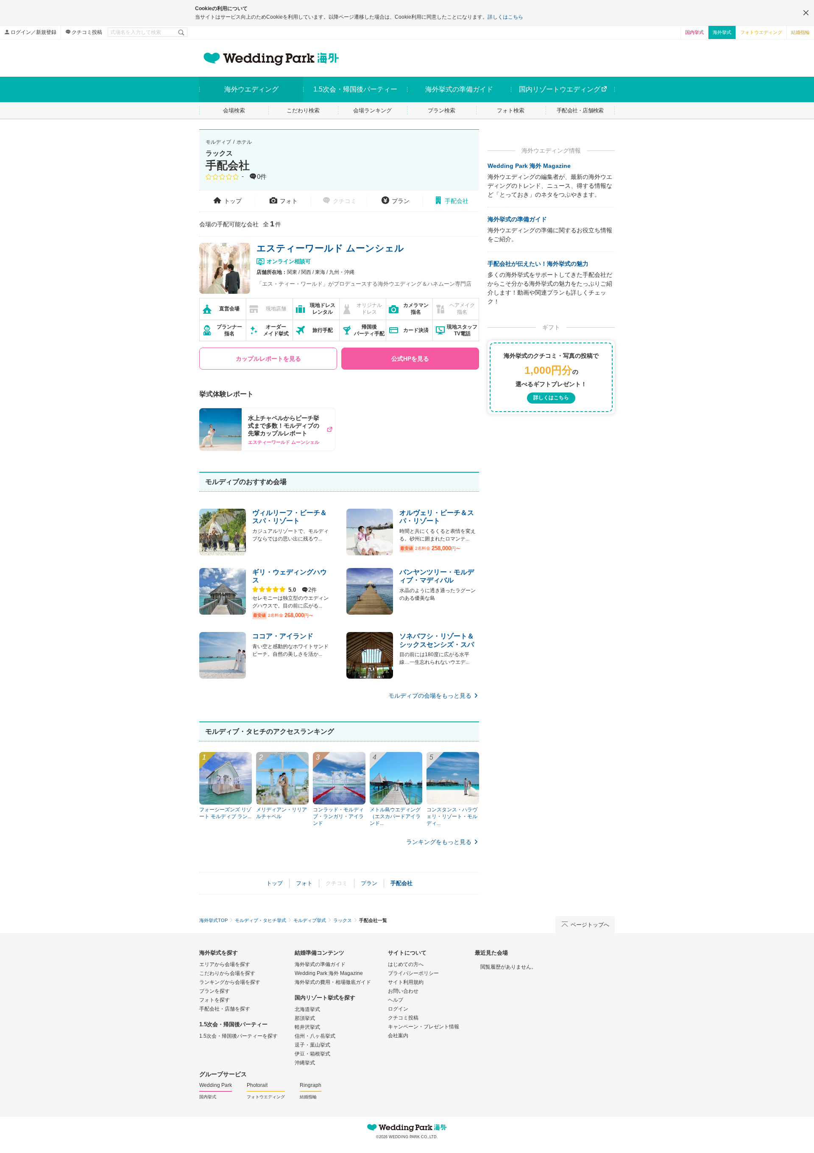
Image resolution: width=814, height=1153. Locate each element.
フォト (289, 201)
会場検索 (234, 110)
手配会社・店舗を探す (224, 1009)
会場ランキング (372, 110)
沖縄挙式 (305, 1063)
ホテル (244, 142)
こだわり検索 (303, 110)
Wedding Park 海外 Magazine (529, 165)
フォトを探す (214, 1000)
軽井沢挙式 (307, 1027)
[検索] (181, 32)
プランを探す (214, 991)
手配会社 (456, 201)
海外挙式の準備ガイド (517, 219)
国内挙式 (694, 32)
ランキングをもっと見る (438, 841)
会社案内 (398, 1036)
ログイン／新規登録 (33, 32)
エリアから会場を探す (224, 964)
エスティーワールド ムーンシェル (330, 248)
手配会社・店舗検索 (580, 110)
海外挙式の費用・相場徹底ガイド (333, 982)
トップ (233, 201)
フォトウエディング (761, 32)
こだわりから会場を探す (227, 973)
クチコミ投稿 (87, 32)
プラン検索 (441, 110)
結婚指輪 (800, 32)
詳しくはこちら (505, 17)
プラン (401, 201)
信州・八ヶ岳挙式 (315, 1036)
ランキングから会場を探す (229, 982)
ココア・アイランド (282, 636)
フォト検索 (510, 110)
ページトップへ (590, 925)
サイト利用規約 (406, 982)
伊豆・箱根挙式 (312, 1054)
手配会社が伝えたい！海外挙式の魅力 (538, 263)
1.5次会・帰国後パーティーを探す (238, 1036)
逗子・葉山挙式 (312, 1045)
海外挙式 (722, 32)
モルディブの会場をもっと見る (429, 695)
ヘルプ (395, 1000)
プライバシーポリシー (413, 973)
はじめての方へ (406, 964)
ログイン (398, 1009)
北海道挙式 (307, 1009)
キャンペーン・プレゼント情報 (423, 1027)
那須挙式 (305, 1018)
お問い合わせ (403, 991)
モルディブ (218, 142)
